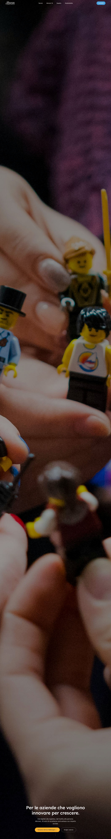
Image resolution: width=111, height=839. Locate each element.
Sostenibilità (69, 3)
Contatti (101, 3)
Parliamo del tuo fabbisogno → (47, 830)
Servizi (41, 3)
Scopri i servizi (68, 830)
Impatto (59, 3)
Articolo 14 (49, 3)
